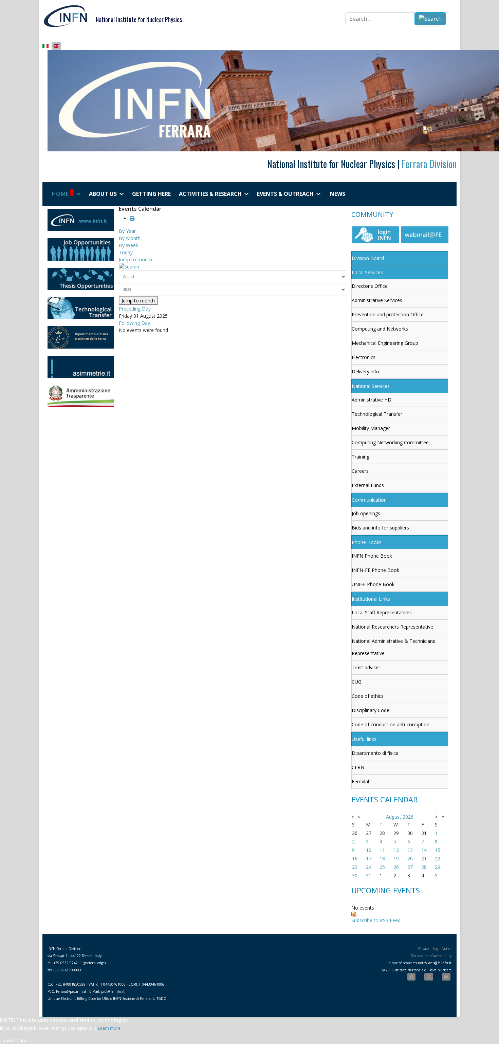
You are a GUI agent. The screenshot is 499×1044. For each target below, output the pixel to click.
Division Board (368, 258)
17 (368, 858)
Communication (369, 500)
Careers (360, 471)
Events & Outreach (285, 194)
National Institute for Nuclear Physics (139, 19)
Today (126, 252)
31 (368, 875)
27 (410, 867)
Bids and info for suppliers (380, 527)
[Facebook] (411, 977)
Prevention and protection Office (388, 314)
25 (382, 867)
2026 (408, 817)
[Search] (232, 266)
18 (382, 858)
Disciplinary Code (370, 710)
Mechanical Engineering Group (385, 343)
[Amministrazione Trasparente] (81, 396)
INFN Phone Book (372, 556)
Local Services (367, 272)
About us (103, 194)
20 (410, 858)
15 (437, 850)
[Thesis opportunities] (81, 279)
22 (437, 858)
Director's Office (370, 286)
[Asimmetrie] (81, 367)
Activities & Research (210, 194)
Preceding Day (135, 308)
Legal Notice (442, 948)
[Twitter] (428, 977)
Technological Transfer (377, 414)
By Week (128, 245)
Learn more (109, 1028)
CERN (358, 767)
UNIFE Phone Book (373, 584)
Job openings (366, 513)
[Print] (132, 218)
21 (424, 858)
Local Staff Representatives (382, 612)
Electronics (363, 357)
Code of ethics (368, 696)
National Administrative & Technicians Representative (393, 647)
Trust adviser (366, 667)
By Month (130, 238)
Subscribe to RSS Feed (376, 920)
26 (396, 867)
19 (396, 858)
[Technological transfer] (81, 308)
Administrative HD (371, 399)
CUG (357, 681)
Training (360, 456)
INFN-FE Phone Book (375, 570)
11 (382, 850)
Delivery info (365, 371)
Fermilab (361, 781)
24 (368, 867)
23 (354, 867)
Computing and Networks (380, 328)
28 (424, 867)
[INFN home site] (81, 220)
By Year (127, 231)
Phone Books (367, 542)
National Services (371, 386)
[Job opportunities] (81, 249)
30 (354, 875)
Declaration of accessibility (431, 955)
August (393, 817)
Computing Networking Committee (390, 442)
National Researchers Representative (392, 626)
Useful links (364, 739)
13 (410, 850)
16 (354, 858)
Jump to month (135, 259)
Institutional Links (371, 599)
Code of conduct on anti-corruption (390, 724)
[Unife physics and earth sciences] (81, 337)
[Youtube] (446, 977)
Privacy (423, 948)
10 (368, 850)
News (337, 194)
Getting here (151, 194)
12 (396, 850)
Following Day (134, 323)
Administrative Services (377, 300)
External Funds (368, 485)
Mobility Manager (371, 428)
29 (437, 867)
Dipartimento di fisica (375, 753)
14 (424, 850)
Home (60, 194)
